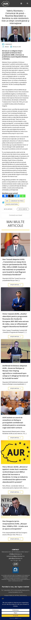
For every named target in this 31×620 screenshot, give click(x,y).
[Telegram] (17, 196)
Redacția (7, 46)
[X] (11, 196)
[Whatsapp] (22, 196)
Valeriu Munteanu (12, 204)
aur (7, 201)
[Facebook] (5, 196)
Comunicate (8, 44)
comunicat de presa (17, 201)
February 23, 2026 (17, 46)
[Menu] (21, 3)
